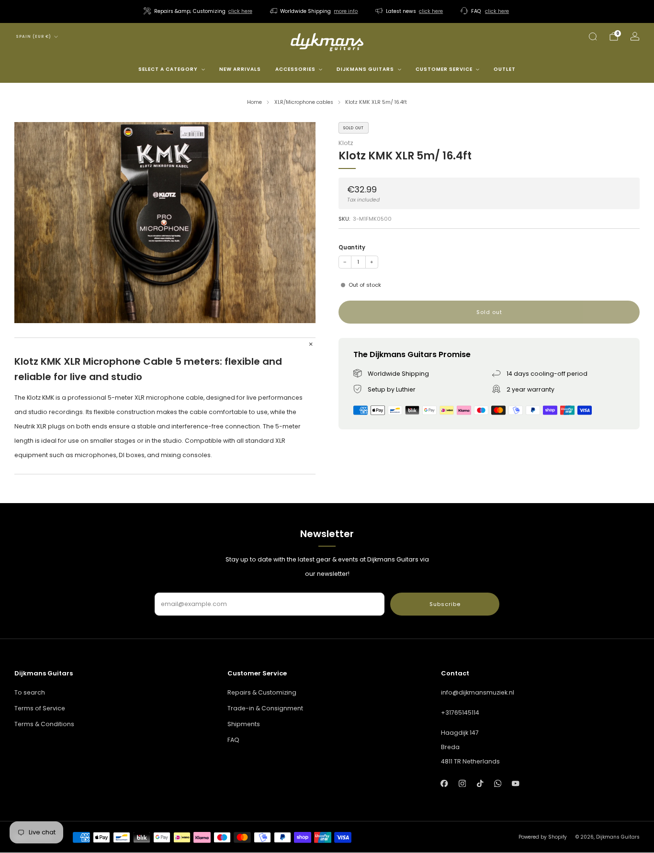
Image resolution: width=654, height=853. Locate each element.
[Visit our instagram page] (462, 783)
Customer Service (444, 69)
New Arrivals (240, 69)
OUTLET (505, 69)
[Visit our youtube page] (515, 783)
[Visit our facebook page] (444, 783)
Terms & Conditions (44, 724)
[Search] (593, 36)
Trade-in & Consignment (265, 708)
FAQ (233, 740)
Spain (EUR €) (33, 36)
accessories (295, 69)
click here (240, 11)
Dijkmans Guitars (365, 69)
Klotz (345, 142)
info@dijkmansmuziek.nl (477, 692)
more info (346, 11)
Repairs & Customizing (261, 692)
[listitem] (198, 11)
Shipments (243, 724)
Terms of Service (39, 708)
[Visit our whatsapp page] (498, 783)
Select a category (168, 69)
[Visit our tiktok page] (480, 783)
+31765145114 (460, 712)
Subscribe (445, 604)
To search (29, 692)
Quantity (351, 247)
